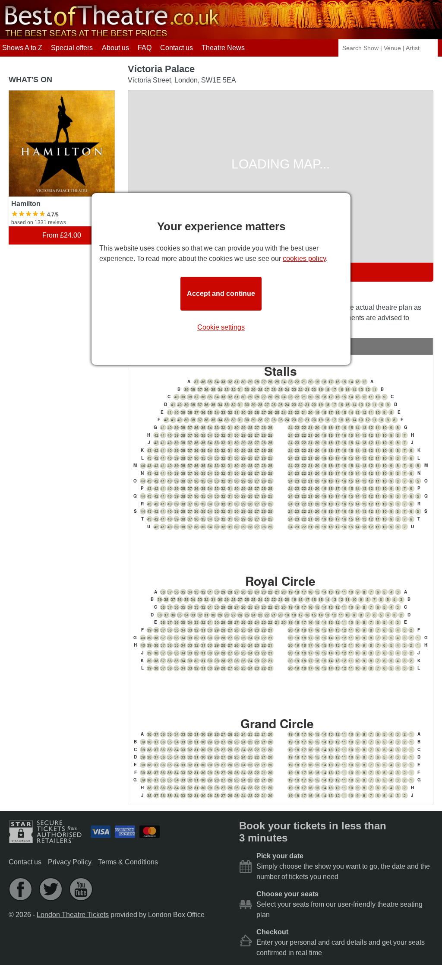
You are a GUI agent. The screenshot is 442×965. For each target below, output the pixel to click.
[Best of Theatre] (110, 35)
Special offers (72, 47)
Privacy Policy (70, 862)
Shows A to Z (22, 47)
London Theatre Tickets (73, 914)
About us (115, 47)
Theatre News (223, 47)
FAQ (145, 47)
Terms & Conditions (128, 862)
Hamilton (23, 94)
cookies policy (304, 258)
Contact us (176, 47)
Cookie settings (221, 327)
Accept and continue (221, 293)
